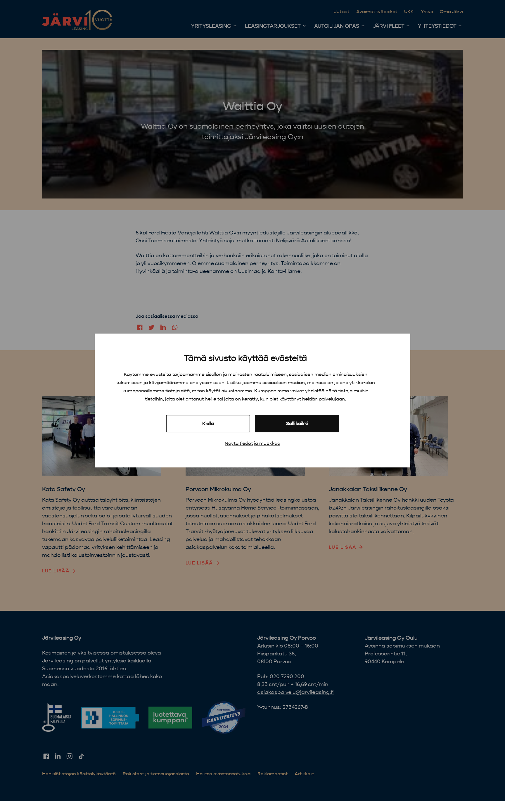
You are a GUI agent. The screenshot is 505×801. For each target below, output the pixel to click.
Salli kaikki (297, 424)
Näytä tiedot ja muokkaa (252, 443)
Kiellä (208, 424)
